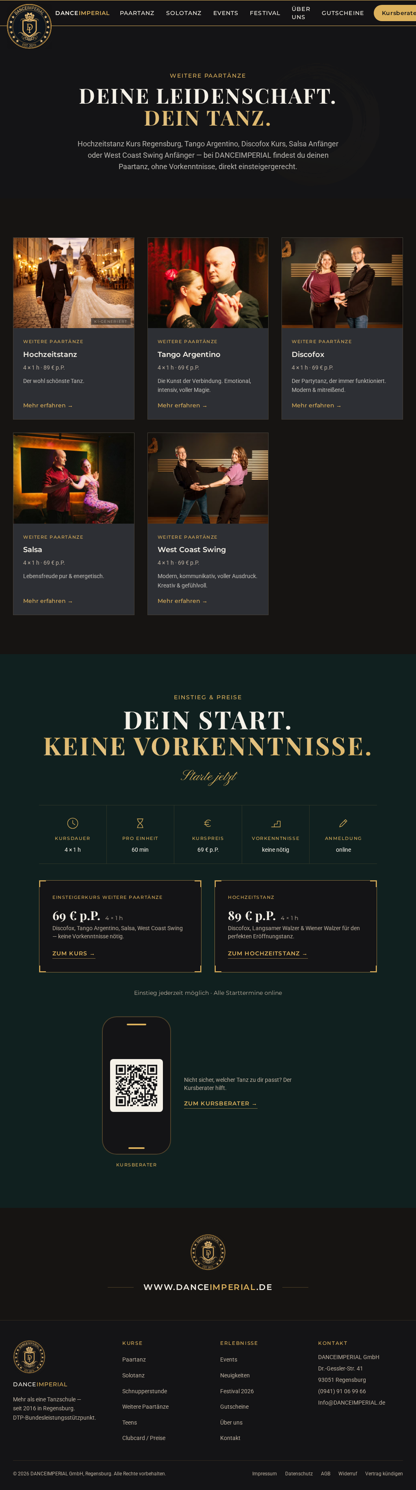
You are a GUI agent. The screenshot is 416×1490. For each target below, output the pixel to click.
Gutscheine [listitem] (343, 13)
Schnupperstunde (144, 1391)
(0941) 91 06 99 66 (342, 1391)
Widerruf (347, 1474)
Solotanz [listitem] (184, 13)
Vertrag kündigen (384, 1474)
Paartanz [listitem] (137, 13)
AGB (325, 1474)
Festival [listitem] (265, 13)
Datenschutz (299, 1474)
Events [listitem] (226, 13)
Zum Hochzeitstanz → (268, 953)
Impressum (264, 1474)
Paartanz (134, 1359)
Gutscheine (234, 1406)
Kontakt (230, 1438)
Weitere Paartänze (145, 1406)
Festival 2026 (237, 1391)
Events (228, 1359)
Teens (129, 1422)
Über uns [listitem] (301, 13)
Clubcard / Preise (143, 1438)
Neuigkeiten (235, 1375)
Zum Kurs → (73, 953)
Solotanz (133, 1375)
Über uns (231, 1422)
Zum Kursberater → (221, 1103)
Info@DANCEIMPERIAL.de (351, 1402)
